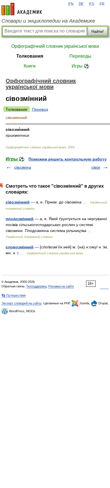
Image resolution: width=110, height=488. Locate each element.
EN (70, 4)
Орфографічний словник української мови (55, 46)
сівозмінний (18, 202)
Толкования (29, 56)
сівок (95, 167)
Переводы (80, 56)
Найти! (97, 31)
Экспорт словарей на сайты (21, 303)
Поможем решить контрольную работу (67, 159)
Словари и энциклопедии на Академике (48, 21)
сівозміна (22, 167)
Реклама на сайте (61, 286)
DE (81, 4)
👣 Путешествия (13, 295)
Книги (30, 66)
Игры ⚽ (80, 66)
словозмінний (20, 247)
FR (102, 4)
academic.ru (21, 9)
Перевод (40, 109)
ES (91, 4)
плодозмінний (20, 218)
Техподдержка (36, 286)
